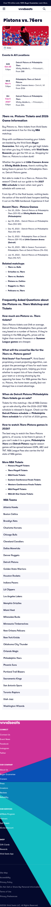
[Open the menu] (4, 8)
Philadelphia (14, 216)
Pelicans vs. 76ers (16, 290)
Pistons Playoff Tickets (19, 465)
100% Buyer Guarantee (29, 3)
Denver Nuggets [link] (11, 555)
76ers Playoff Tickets (18, 470)
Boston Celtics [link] (10, 514)
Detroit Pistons (21, 444)
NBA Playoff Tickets (17, 489)
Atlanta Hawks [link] (10, 507)
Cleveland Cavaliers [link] (13, 541)
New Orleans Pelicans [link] (14, 630)
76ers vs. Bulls (14, 267)
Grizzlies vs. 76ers (16, 272)
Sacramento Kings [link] (12, 678)
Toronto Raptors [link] (11, 692)
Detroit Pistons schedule (15, 413)
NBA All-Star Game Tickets (20, 494)
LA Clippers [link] (9, 589)
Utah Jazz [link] (8, 699)
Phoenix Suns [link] (10, 665)
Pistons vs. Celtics (16, 281)
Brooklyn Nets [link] (10, 521)
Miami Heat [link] (9, 610)
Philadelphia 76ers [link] (12, 658)
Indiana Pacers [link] (10, 582)
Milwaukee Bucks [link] (11, 617)
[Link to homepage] (25, 9)
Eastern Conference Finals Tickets (24, 480)
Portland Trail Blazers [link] (14, 672)
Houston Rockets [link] (11, 576)
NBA (37, 130)
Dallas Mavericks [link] (11, 548)
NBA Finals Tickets (16, 475)
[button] (7, 48)
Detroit (11, 242)
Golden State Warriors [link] (14, 569)
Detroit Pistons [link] (10, 562)
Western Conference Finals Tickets (24, 484)
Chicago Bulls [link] (10, 534)
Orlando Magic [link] (10, 651)
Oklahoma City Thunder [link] (15, 644)
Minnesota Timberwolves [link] (15, 624)
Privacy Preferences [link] (8, 896)
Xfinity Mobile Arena (16, 165)
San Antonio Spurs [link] (12, 685)
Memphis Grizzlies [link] (12, 603)
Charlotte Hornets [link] (12, 528)
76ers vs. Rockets (16, 276)
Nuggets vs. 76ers (16, 286)
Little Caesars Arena (37, 162)
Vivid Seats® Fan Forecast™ (17, 358)
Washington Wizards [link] (13, 706)
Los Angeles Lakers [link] (12, 596)
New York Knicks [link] (11, 637)
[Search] (44, 9)
